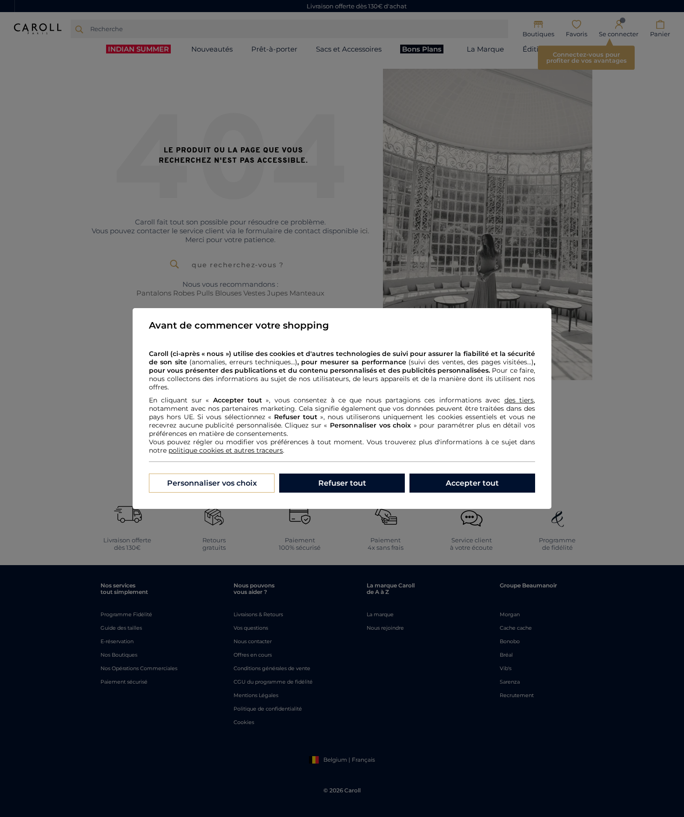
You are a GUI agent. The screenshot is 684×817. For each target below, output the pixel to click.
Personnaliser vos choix (212, 483)
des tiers (519, 400)
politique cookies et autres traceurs (225, 450)
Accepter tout (472, 483)
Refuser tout (342, 483)
